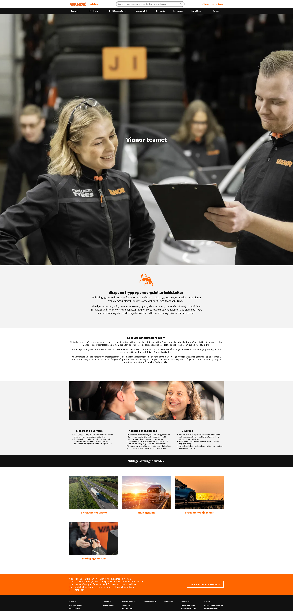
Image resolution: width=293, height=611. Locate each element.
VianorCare (126, 606)
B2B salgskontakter (188, 608)
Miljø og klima (146, 512)
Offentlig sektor (75, 606)
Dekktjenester (127, 608)
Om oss (216, 11)
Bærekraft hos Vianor (94, 512)
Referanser (178, 11)
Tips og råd (160, 11)
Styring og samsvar (94, 558)
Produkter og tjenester (199, 512)
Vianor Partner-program (213, 606)
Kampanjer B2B (141, 11)
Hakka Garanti (108, 606)
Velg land (94, 4)
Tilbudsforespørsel (188, 606)
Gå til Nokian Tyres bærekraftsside (205, 584)
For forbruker (218, 4)
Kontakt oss (196, 11)
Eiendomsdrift (74, 608)
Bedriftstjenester (116, 11)
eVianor (205, 4)
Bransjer (75, 11)
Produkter (94, 11)
